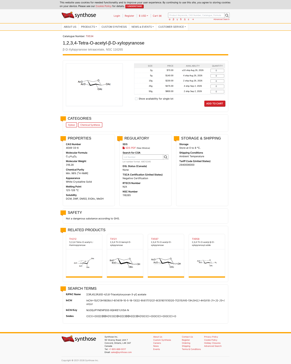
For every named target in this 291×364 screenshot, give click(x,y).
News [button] (142, 27)
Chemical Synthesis (90, 125)
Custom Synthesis (114, 27)
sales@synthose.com (121, 352)
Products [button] (88, 27)
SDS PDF (130, 147)
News (156, 346)
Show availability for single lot (156, 98)
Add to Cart (214, 103)
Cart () (157, 15)
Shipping (186, 346)
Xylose (71, 125)
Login (117, 15)
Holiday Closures (212, 343)
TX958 (195, 238)
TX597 (154, 238)
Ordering (186, 343)
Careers (157, 343)
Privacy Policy (211, 337)
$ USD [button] (142, 15)
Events (156, 349)
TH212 (73, 238)
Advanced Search (222, 19)
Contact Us (187, 337)
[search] (227, 15)
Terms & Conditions (191, 349)
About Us (70, 27)
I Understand (134, 6)
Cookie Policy (104, 6)
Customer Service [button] (171, 27)
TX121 (113, 238)
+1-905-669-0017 (117, 349)
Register (129, 15)
